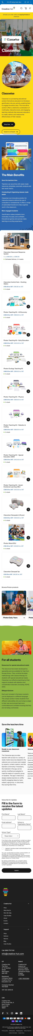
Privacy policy (5, 1030)
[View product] (28, 246)
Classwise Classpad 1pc (12, 571)
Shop (5, 907)
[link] (14, 737)
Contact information (13, 1033)
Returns (6, 938)
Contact (6, 923)
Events (5, 920)
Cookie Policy (21, 1033)
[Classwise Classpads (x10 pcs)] (16, 504)
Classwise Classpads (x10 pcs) (14, 515)
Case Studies (7, 915)
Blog (5, 941)
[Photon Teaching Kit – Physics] (16, 386)
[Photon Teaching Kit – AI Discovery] (16, 301)
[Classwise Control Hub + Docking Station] (16, 271)
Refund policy (12, 1030)
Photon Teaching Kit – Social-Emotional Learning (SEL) (13, 486)
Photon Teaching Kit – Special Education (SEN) (13, 456)
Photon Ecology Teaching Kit (13, 368)
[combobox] (27, 2)
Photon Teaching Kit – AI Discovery (15, 312)
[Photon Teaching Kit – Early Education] (16, 329)
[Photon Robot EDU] (16, 532)
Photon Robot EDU (10, 543)
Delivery (6, 936)
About (5, 918)
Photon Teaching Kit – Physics (14, 397)
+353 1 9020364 (23, 978)
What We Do (7, 910)
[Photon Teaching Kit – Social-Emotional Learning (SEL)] (16, 474)
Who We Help (7, 913)
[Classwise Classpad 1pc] (16, 560)
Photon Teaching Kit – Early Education (16, 340)
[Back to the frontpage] (2, 45)
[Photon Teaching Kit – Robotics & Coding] (16, 414)
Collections (8, 45)
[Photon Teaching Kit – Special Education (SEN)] (16, 444)
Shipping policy (19, 1030)
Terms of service (27, 1030)
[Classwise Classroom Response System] (16, 241)
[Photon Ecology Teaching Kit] (16, 357)
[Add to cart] (28, 276)
